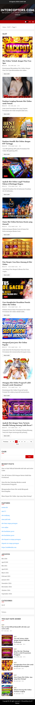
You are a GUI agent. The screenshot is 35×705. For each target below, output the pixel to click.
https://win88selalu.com (9, 547)
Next (17, 444)
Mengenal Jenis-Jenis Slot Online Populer (14, 343)
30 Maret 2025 (13, 146)
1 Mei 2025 (18, 693)
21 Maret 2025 (13, 347)
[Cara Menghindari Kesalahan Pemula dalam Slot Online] (17, 288)
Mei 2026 (4, 559)
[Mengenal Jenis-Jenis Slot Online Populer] (17, 328)
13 (31, 441)
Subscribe (33, 22)
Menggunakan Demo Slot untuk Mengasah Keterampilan (23, 665)
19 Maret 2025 (14, 387)
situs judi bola (6, 519)
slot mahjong (6, 515)
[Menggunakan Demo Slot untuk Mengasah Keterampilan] (7, 665)
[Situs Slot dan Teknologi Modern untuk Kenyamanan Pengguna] (7, 652)
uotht (5, 65)
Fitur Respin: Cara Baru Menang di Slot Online (17, 263)
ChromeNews (25, 701)
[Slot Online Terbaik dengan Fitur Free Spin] (17, 47)
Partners (4, 612)
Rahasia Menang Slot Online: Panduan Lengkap (23, 690)
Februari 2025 (6, 576)
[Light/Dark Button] (26, 22)
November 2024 (7, 587)
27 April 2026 (18, 644)
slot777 (4, 511)
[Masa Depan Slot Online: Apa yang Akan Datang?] (7, 678)
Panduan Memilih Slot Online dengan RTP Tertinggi (16, 142)
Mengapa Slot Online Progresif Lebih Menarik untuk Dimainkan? (16, 384)
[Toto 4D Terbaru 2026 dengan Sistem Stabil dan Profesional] (7, 640)
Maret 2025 (5, 573)
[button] (30, 21)
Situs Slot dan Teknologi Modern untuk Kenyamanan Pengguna (14, 483)
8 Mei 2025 (18, 668)
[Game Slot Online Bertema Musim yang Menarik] (17, 207)
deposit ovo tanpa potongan (10, 543)
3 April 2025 (13, 106)
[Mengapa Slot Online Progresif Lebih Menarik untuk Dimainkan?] (17, 368)
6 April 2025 (13, 65)
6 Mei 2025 (18, 681)
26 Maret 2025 (14, 226)
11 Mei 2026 (6, 631)
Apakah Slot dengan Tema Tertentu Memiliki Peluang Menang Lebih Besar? (17, 424)
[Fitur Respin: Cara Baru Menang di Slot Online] (17, 248)
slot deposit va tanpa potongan (11, 539)
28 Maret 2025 (14, 186)
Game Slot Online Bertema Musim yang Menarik (17, 223)
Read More (7, 74)
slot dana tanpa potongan (9, 523)
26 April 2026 (18, 657)
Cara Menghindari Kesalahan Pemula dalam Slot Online (16, 303)
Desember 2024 (6, 583)
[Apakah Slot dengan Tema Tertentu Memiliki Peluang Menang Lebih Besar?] (17, 409)
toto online (5, 527)
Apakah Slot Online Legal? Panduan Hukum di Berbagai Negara (16, 183)
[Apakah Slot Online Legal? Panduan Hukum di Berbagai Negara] (17, 167)
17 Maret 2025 (13, 427)
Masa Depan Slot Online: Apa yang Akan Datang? (17, 496)
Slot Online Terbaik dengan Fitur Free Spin (16, 62)
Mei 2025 (4, 566)
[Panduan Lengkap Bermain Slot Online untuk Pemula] (17, 87)
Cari (4, 451)
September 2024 (7, 594)
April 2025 (5, 569)
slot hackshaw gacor (8, 531)
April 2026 (5, 562)
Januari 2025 (6, 580)
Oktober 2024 (6, 590)
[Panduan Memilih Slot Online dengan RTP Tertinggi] (17, 127)
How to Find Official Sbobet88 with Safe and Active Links (15, 628)
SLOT (5, 55)
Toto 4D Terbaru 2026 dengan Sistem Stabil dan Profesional (22, 640)
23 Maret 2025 (14, 307)
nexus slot (5, 507)
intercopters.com (17, 10)
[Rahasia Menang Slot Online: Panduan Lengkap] (7, 690)
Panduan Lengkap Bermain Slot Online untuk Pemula (17, 102)
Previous (5, 441)
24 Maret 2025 (14, 266)
